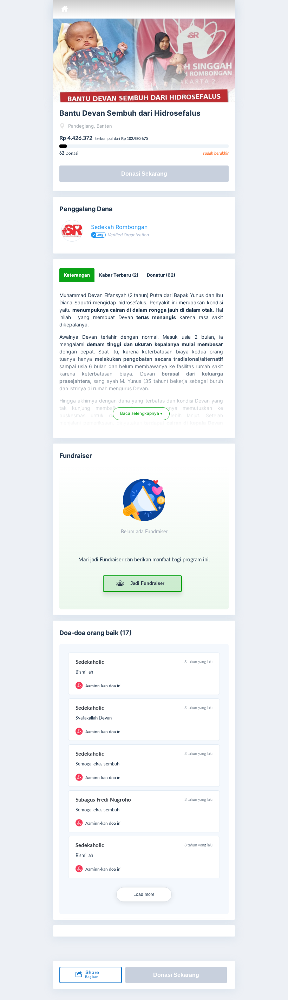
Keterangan (77, 275)
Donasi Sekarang (144, 174)
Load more (144, 894)
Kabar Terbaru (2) (118, 275)
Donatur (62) (161, 275)
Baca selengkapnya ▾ (141, 416)
